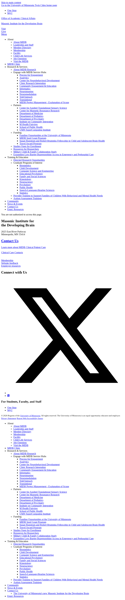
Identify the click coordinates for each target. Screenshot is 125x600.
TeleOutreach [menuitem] (26, 97)
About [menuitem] (10, 39)
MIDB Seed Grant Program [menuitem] (33, 138)
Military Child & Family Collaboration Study (35, 536)
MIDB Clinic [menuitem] (13, 64)
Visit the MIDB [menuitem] (20, 61)
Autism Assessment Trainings (27, 582)
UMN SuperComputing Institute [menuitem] (35, 130)
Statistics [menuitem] (24, 193)
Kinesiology (25, 563)
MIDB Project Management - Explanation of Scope (44, 486)
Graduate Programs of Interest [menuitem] (27, 162)
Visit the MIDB (20, 445)
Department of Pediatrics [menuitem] (31, 116)
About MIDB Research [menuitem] (24, 69)
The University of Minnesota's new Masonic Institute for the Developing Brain (51, 593)
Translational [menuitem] (26, 99)
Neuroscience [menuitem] (26, 182)
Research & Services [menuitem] (17, 66)
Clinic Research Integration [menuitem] (33, 83)
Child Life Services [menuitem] (22, 56)
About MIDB (20, 426)
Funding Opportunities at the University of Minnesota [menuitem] (45, 135)
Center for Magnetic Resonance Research (39, 494)
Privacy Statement (8, 418)
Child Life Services (22, 440)
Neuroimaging (26, 475)
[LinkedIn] (8, 395)
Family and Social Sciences (33, 560)
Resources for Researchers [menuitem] (26, 149)
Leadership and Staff (23, 429)
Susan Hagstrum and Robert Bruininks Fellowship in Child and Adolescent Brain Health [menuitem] (62, 141)
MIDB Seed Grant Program (33, 522)
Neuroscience (26, 566)
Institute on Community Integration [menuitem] (36, 121)
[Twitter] (65, 393)
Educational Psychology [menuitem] (31, 173)
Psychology (25, 568)
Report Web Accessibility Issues (30, 418)
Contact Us (9, 241)
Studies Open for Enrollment (27, 530)
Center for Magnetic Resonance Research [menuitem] (39, 110)
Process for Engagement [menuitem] (31, 75)
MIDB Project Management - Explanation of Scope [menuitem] (44, 102)
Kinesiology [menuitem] (25, 179)
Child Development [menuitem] (29, 168)
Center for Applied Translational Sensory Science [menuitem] (43, 108)
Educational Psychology (31, 557)
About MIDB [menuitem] (20, 42)
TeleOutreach (26, 481)
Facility (17, 437)
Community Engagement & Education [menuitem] (38, 86)
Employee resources (11, 266)
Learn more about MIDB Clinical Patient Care (23, 247)
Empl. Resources (15, 596)
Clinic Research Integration (33, 467)
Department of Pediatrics (31, 500)
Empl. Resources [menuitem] (15, 209)
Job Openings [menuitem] (20, 58)
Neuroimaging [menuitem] (26, 91)
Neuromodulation (28, 478)
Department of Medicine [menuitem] (31, 113)
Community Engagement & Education (38, 470)
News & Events (15, 588)
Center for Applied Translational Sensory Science (43, 492)
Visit (3, 28)
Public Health (26, 571)
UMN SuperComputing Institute (35, 514)
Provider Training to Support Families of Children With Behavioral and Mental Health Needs (58, 579)
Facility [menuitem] (17, 53)
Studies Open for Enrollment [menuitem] (27, 146)
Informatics (25, 472)
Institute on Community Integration (36, 505)
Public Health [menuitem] (26, 187)
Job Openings (20, 442)
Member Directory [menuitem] (22, 47)
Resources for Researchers (26, 533)
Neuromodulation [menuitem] (28, 94)
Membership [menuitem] (19, 50)
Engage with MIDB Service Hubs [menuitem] (29, 72)
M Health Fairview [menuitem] (29, 124)
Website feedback (9, 263)
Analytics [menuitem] (24, 77)
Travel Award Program (30, 527)
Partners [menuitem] (17, 105)
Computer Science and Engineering (37, 555)
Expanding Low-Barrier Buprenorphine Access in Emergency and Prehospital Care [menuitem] (53, 154)
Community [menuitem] (13, 201)
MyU (9, 13)
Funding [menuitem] (17, 132)
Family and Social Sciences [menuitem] (33, 176)
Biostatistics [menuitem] (25, 165)
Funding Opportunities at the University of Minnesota (45, 519)
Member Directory (22, 431)
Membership (7, 260)
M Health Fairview (29, 508)
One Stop (11, 10)
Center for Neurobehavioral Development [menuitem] (40, 80)
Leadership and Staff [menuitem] (23, 45)
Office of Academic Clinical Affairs (18, 18)
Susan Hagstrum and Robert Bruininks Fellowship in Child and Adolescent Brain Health (62, 525)
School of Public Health (31, 511)
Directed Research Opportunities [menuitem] (29, 160)
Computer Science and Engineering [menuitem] (37, 171)
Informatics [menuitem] (25, 88)
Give (3, 31)
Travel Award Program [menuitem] (30, 143)
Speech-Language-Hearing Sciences (37, 574)
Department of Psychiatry (32, 503)
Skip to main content (11, 2)
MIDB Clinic (13, 448)
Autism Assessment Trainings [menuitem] (27, 198)
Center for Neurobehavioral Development (40, 464)
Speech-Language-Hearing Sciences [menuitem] (37, 190)
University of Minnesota (30, 415)
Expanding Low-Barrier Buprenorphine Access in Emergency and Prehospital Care (53, 538)
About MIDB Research (24, 453)
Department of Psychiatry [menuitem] (32, 119)
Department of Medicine (31, 497)
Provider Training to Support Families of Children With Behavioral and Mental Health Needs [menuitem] (58, 195)
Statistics (24, 577)
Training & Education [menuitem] (17, 157)
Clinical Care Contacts (12, 252)
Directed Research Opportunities (29, 544)
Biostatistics (25, 549)
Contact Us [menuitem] (12, 206)
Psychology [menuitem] (25, 184)
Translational (26, 483)
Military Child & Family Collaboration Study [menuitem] (35, 151)
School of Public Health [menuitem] (31, 127)
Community (13, 585)
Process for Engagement (31, 459)
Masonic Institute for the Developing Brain (21, 23)
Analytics (24, 461)
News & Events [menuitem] (15, 204)
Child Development (29, 552)
